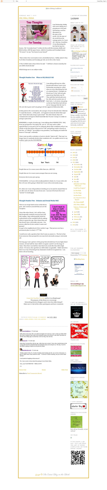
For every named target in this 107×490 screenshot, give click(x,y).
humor (81, 270)
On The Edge (78, 193)
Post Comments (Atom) (34, 373)
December (77, 164)
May (75, 181)
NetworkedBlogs (78, 264)
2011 (73, 225)
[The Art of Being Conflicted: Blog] (71, 70)
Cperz (30, 317)
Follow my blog (79, 273)
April (75, 212)
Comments (76, 91)
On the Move (77, 195)
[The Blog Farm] (79, 259)
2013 (74, 162)
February (77, 217)
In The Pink (77, 190)
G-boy (35, 319)
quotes (43, 319)
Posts (74, 87)
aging (26, 319)
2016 (74, 155)
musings (76, 271)
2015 (73, 157)
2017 (73, 152)
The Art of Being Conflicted (78, 267)
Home (44, 370)
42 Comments (42, 317)
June (75, 179)
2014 (74, 160)
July (75, 176)
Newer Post (22, 370)
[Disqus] (43, 348)
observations (77, 270)
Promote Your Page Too (75, 72)
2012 (74, 222)
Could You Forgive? (79, 188)
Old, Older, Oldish (79, 204)
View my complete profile (79, 127)
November (77, 167)
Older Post (64, 370)
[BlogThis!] (51, 317)
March (76, 214)
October (76, 169)
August (76, 174)
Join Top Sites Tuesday (38, 298)
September (77, 172)
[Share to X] (53, 317)
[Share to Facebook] (54, 317)
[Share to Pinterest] (56, 317)
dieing (31, 319)
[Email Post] (47, 317)
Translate (84, 255)
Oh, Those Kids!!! (79, 202)
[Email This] (50, 317)
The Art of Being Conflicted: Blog (77, 68)
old (39, 319)
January (76, 219)
